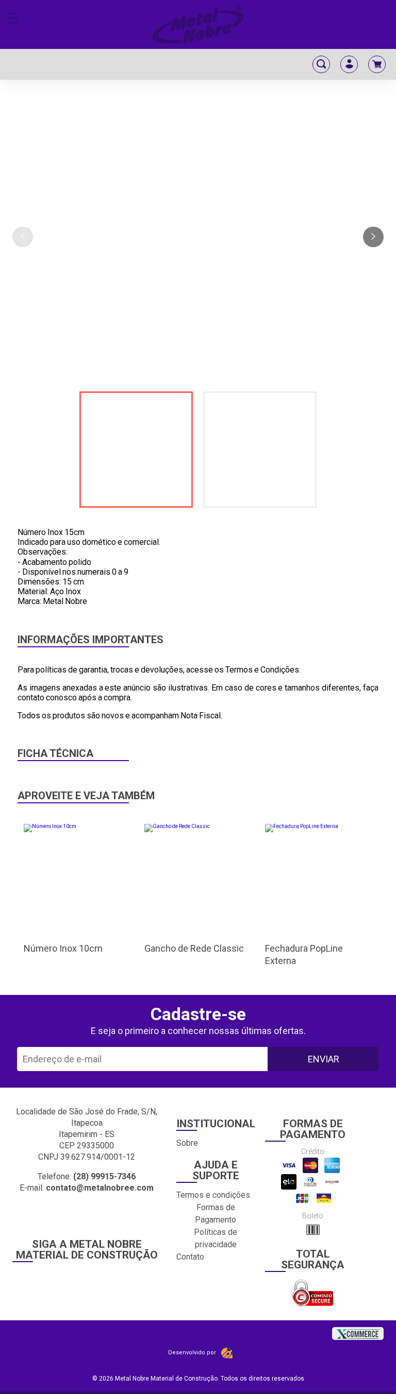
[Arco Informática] (227, 1353)
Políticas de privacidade (215, 1238)
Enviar (323, 1059)
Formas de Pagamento (215, 1213)
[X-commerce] (358, 1330)
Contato (190, 1257)
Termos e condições (213, 1195)
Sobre (187, 1143)
